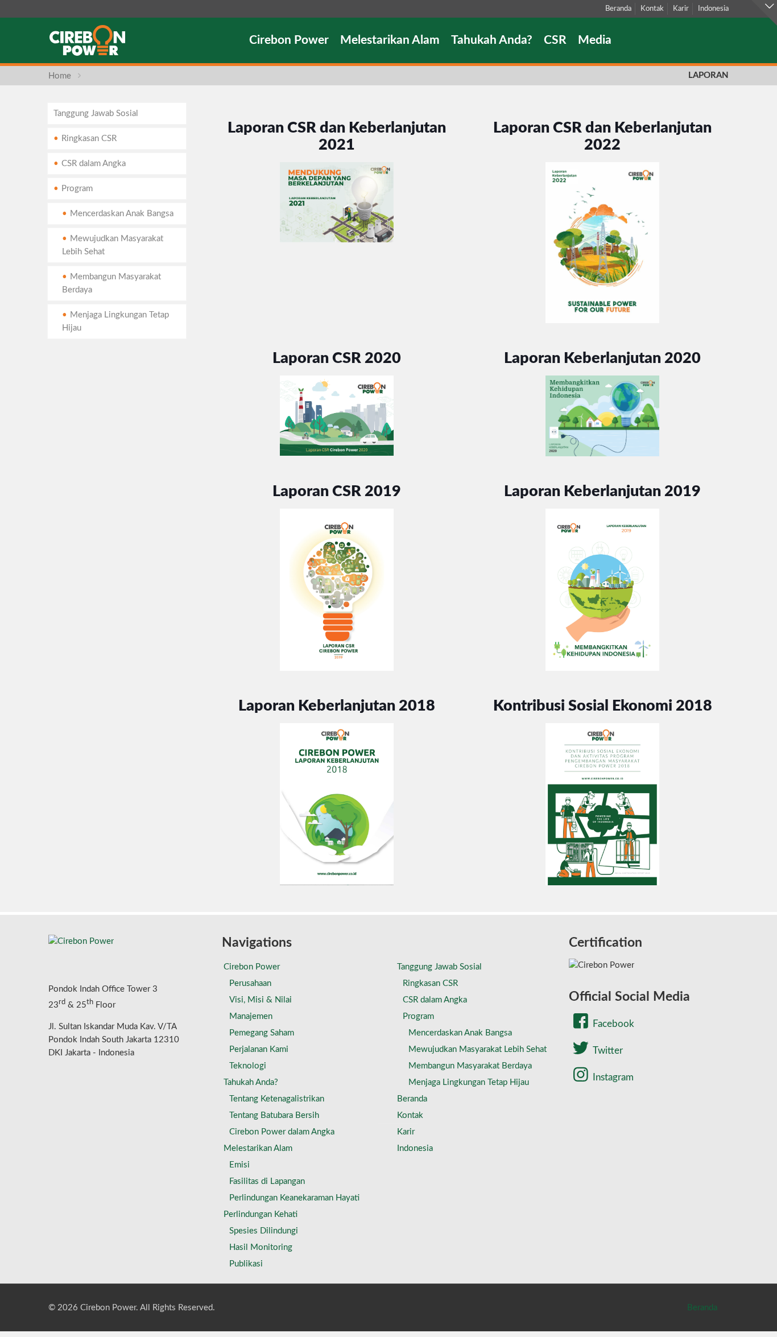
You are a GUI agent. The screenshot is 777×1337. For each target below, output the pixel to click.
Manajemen (250, 1016)
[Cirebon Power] (87, 40)
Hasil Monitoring (260, 1247)
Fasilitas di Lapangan (267, 1181)
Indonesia (713, 9)
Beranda (618, 9)
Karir (681, 9)
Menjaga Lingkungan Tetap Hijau (115, 321)
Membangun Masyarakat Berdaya (111, 283)
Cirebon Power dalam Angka (281, 1132)
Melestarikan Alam (258, 1148)
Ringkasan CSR (89, 138)
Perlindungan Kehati (260, 1214)
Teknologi (247, 1066)
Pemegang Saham (261, 1033)
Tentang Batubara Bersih (274, 1115)
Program (77, 188)
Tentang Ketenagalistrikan (276, 1099)
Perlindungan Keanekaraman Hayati (294, 1198)
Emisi (239, 1165)
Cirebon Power (252, 967)
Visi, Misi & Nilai (260, 1000)
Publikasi (246, 1264)
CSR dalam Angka (93, 163)
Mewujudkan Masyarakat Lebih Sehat (112, 245)
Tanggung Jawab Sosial (95, 113)
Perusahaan (250, 983)
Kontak (652, 9)
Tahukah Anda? (251, 1082)
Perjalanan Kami (258, 1049)
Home (59, 76)
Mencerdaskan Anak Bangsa (121, 213)
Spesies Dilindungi (263, 1231)
